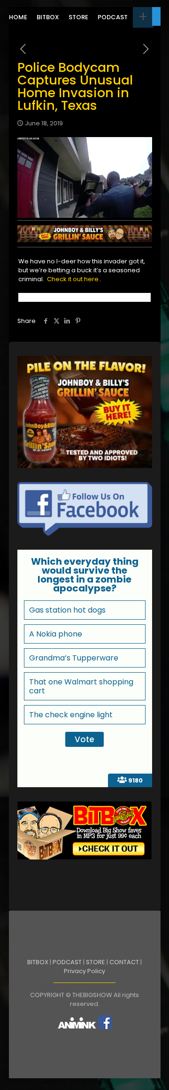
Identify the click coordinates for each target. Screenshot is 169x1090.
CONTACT (124, 962)
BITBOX (37, 962)
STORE (95, 962)
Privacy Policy (84, 971)
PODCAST (67, 962)
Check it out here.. (74, 279)
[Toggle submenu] (143, 17)
